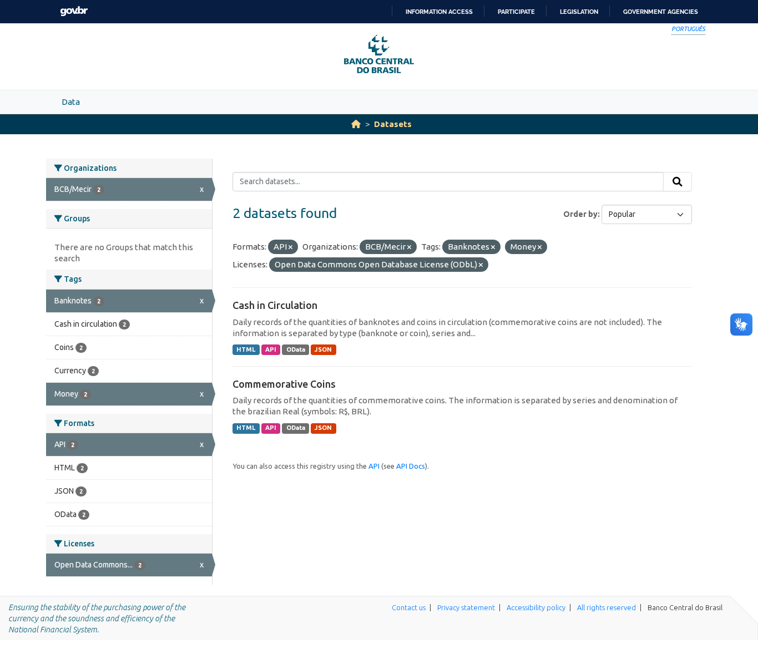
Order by (580, 214)
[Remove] (290, 247)
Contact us (409, 607)
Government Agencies (660, 12)
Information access (439, 12)
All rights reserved (606, 607)
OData (295, 349)
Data (71, 102)
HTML (245, 349)
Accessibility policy (536, 607)
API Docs (410, 466)
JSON (323, 349)
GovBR (74, 11)
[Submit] (677, 182)
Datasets (393, 124)
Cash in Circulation (275, 305)
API (270, 349)
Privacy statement (466, 607)
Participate (516, 12)
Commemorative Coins (284, 383)
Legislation (579, 12)
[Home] (356, 124)
